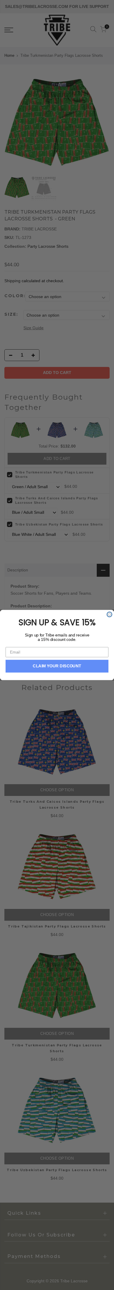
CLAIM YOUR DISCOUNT (57, 666)
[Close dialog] (109, 614)
